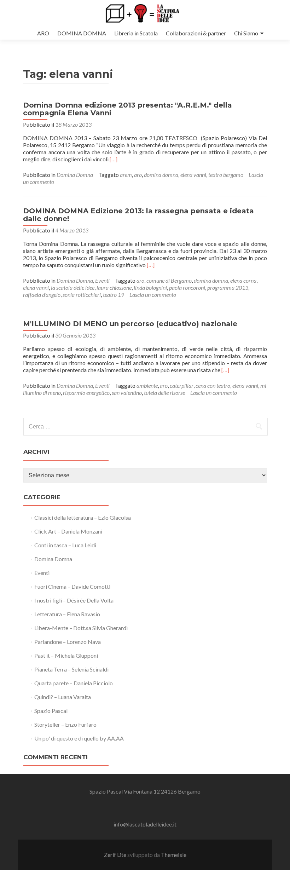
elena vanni (193, 174)
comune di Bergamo (169, 280)
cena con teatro (213, 385)
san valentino (127, 392)
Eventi (102, 280)
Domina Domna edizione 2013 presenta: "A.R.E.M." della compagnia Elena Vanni (127, 109)
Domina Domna (75, 174)
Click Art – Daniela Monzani (68, 531)
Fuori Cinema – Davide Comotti (72, 586)
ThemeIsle (173, 854)
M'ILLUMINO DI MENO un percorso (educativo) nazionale (130, 323)
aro (138, 174)
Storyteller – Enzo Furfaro (65, 724)
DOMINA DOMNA (81, 33)
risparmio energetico (86, 392)
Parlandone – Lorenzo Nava (67, 641)
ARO (43, 33)
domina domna (161, 174)
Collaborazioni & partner (196, 33)
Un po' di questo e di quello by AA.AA (79, 738)
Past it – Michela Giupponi (66, 655)
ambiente (147, 385)
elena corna (243, 280)
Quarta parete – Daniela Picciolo (73, 683)
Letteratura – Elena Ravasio (67, 614)
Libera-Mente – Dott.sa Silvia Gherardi (81, 627)
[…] (113, 159)
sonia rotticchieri (82, 294)
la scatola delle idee (72, 287)
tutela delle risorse (164, 392)
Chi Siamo (246, 33)
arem (126, 174)
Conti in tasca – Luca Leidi (65, 545)
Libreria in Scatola (136, 33)
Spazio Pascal (51, 710)
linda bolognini (150, 287)
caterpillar (181, 385)
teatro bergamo (225, 174)
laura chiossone (114, 287)
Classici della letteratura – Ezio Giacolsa (82, 517)
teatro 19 (113, 294)
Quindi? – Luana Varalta (62, 696)
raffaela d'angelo (41, 294)
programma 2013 (227, 287)
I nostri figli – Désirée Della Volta (74, 600)
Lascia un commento (152, 294)
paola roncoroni (187, 287)
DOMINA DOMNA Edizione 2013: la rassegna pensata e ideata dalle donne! (138, 215)
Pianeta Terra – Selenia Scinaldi (71, 669)
